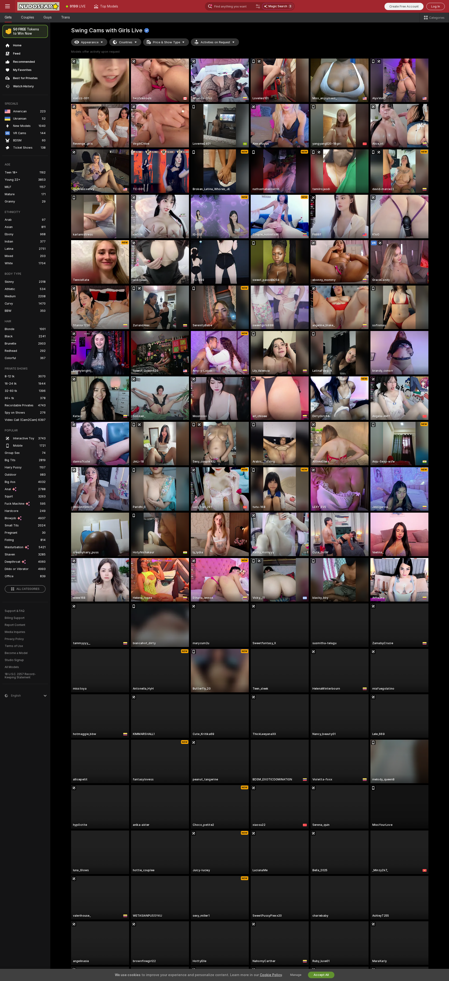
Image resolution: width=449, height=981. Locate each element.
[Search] (258, 6)
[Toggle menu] (7, 6)
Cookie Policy (271, 975)
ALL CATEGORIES (28, 589)
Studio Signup (14, 660)
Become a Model (16, 653)
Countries (125, 42)
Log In (435, 6)
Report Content (15, 625)
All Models (12, 667)
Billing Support (15, 618)
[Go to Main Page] (38, 6)
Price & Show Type (166, 42)
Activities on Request (215, 42)
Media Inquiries (15, 632)
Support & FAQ (15, 611)
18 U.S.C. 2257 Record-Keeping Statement (20, 675)
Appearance (89, 42)
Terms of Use (14, 646)
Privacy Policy (14, 639)
